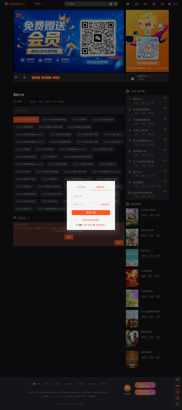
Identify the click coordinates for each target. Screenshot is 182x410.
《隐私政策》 (100, 225)
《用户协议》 (87, 225)
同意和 (92, 225)
